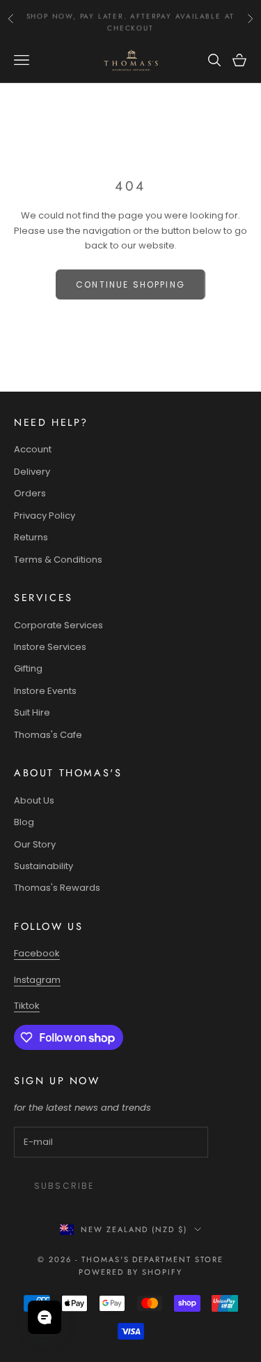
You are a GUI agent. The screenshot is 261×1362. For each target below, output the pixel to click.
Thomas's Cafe (48, 734)
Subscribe (64, 1186)
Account (33, 449)
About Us (34, 800)
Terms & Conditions (58, 559)
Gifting (28, 668)
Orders (30, 493)
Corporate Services (58, 625)
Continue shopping (130, 284)
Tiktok (27, 1005)
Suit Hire (32, 712)
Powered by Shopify (130, 1272)
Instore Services (50, 646)
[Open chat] (44, 1317)
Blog (24, 822)
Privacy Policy (44, 515)
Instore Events (45, 690)
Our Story (35, 844)
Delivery (32, 471)
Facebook (37, 953)
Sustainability (43, 866)
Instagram (37, 979)
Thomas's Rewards (57, 887)
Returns (31, 537)
